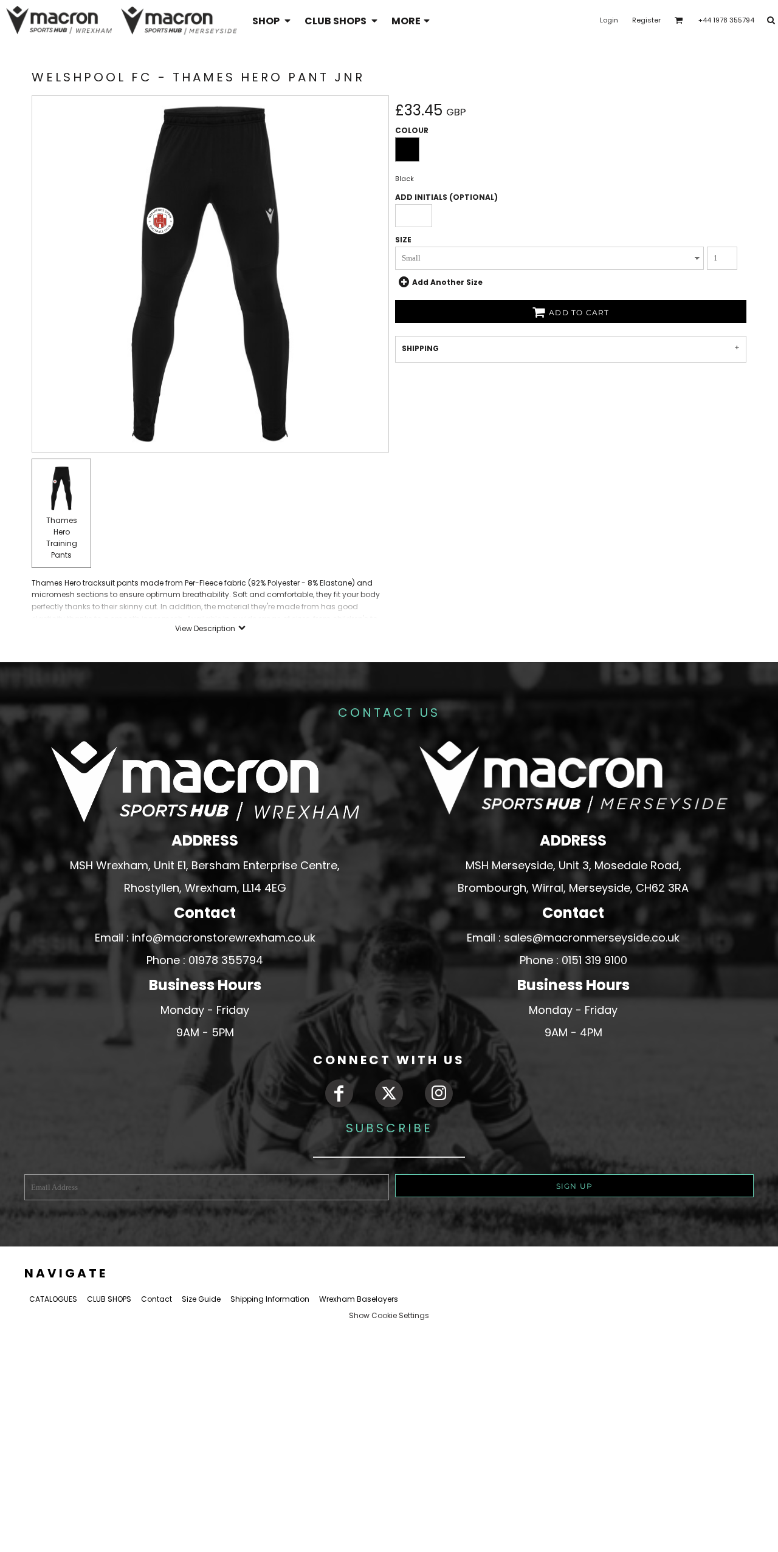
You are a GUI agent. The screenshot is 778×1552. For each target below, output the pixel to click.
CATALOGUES (53, 1299)
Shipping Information (269, 1299)
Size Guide (201, 1299)
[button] (272, 20)
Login (609, 20)
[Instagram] (439, 1093)
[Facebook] (339, 1093)
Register (646, 20)
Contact (156, 1299)
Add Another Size (447, 282)
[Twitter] (389, 1093)
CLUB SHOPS (109, 1299)
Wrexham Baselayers (358, 1299)
